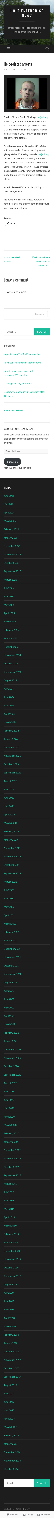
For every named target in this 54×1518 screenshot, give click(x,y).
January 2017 (11, 1443)
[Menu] (8, 49)
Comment (40, 314)
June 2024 (9, 697)
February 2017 (11, 1435)
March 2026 (10, 520)
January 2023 (11, 839)
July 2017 (9, 1393)
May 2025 (9, 604)
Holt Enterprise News (27, 13)
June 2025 (9, 596)
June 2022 (9, 898)
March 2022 (10, 923)
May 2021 (9, 1007)
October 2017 (11, 1368)
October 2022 (11, 864)
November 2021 (12, 957)
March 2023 (10, 822)
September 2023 (12, 772)
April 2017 (9, 1418)
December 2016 (12, 1452)
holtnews (24, 69)
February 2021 (11, 1032)
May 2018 (9, 1309)
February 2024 (11, 730)
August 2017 (10, 1385)
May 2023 (9, 806)
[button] (20, 100)
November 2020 (12, 1057)
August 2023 (10, 781)
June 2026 (9, 495)
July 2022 (9, 889)
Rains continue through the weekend (22, 362)
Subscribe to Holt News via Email (18, 428)
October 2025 (11, 562)
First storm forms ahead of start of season (41, 261)
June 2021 (9, 999)
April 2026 (9, 512)
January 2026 (11, 537)
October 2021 (11, 965)
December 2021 (12, 948)
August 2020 (10, 1082)
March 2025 (10, 621)
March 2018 (10, 1326)
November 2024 (12, 655)
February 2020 (11, 1133)
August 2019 (10, 1183)
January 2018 (11, 1343)
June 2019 (9, 1200)
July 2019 (9, 1192)
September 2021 (12, 973)
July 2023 (9, 789)
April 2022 (9, 915)
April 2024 (9, 713)
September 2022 (12, 873)
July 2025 (9, 588)
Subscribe (12, 461)
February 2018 (11, 1334)
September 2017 (12, 1376)
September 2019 (12, 1175)
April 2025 (9, 613)
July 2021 (9, 990)
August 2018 (10, 1284)
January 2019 (11, 1242)
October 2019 (11, 1166)
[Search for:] (27, 331)
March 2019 (10, 1225)
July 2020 (9, 1091)
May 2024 (9, 705)
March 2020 (10, 1124)
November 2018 (12, 1259)
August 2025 (10, 579)
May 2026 (9, 504)
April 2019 (9, 1217)
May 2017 (9, 1410)
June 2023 (9, 797)
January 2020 (11, 1141)
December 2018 (12, 1250)
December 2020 (12, 1049)
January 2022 (11, 940)
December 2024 (12, 646)
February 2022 (11, 931)
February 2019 (11, 1234)
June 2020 (9, 1099)
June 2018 (9, 1301)
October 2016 (11, 1468)
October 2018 (11, 1267)
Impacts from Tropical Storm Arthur (22, 354)
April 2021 (9, 1015)
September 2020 (12, 1074)
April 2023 (9, 814)
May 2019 (9, 1208)
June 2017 (9, 1401)
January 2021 (11, 1041)
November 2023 (12, 755)
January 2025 (11, 638)
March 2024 (10, 722)
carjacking (42, 117)
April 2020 (9, 1116)
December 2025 (12, 546)
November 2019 (12, 1158)
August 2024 (10, 680)
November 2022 (12, 856)
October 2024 (11, 663)
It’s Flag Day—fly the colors (18, 383)
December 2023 (12, 747)
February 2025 (11, 629)
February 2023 (11, 831)
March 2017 (10, 1426)
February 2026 (11, 529)
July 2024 (9, 688)
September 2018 (12, 1276)
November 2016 (12, 1460)
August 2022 (10, 881)
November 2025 (12, 554)
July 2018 (9, 1292)
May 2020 (9, 1108)
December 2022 (12, 848)
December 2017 (12, 1351)
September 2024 (12, 671)
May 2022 (9, 906)
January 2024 (11, 739)
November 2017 (12, 1359)
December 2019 (12, 1150)
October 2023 (11, 764)
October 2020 (11, 1066)
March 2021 (10, 1024)
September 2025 (12, 571)
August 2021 (10, 982)
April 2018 (9, 1317)
